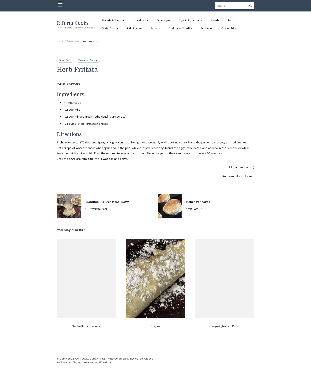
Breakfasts (141, 20)
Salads (215, 20)
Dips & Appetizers (190, 20)
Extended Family (88, 60)
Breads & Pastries (114, 20)
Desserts (207, 28)
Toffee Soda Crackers (86, 326)
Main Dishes (110, 28)
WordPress (106, 362)
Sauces (155, 28)
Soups (231, 20)
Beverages (163, 20)
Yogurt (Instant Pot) (224, 326)
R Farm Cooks (72, 23)
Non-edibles (229, 28)
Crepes (155, 326)
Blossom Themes (72, 362)
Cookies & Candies (180, 28)
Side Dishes (134, 28)
